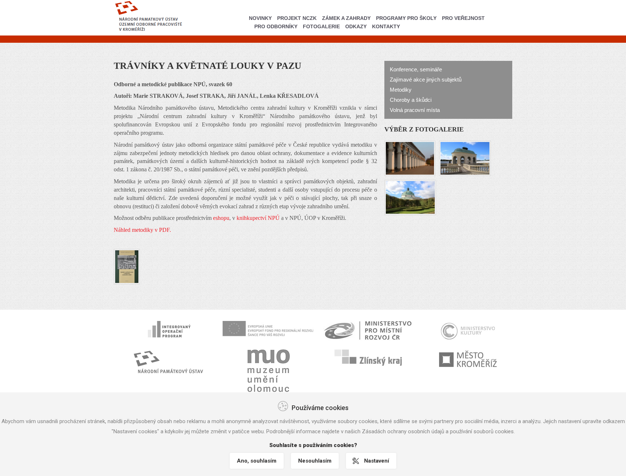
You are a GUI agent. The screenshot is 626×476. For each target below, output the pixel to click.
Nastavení (376, 461)
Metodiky (401, 90)
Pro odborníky (275, 26)
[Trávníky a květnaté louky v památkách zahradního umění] (126, 266)
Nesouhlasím (314, 461)
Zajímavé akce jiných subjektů (426, 79)
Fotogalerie (321, 26)
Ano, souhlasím (256, 461)
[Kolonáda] (410, 157)
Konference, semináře (416, 69)
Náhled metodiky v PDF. (142, 230)
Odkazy (356, 26)
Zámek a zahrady (346, 18)
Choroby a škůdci (410, 100)
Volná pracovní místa (415, 110)
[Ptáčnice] (465, 157)
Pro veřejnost (463, 18)
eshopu (221, 218)
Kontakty (386, 26)
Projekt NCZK (297, 18)
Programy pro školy (406, 18)
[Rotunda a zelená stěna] (410, 196)
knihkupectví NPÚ (258, 218)
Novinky (260, 18)
